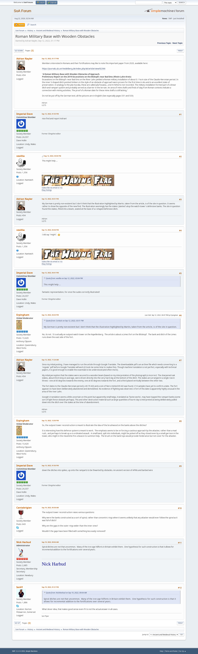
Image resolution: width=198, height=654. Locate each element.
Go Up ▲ (182, 651)
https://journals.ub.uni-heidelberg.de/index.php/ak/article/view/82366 (73, 68)
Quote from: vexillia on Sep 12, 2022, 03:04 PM (64, 278)
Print (180, 51)
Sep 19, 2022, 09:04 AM (50, 542)
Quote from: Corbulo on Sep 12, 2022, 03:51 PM (64, 320)
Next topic (177, 43)
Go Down (19, 51)
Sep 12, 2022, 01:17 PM (50, 58)
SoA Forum (22, 11)
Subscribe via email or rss (52, 187)
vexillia (20, 156)
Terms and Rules (171, 651)
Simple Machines (32, 651)
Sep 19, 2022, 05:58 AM (50, 507)
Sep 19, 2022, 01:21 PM (50, 587)
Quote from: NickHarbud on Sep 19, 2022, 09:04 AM (66, 592)
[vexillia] (17, 176)
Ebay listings (47, 190)
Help (161, 651)
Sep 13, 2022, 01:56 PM (50, 465)
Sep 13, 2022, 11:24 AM (50, 360)
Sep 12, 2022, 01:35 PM (50, 114)
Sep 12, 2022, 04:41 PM (50, 273)
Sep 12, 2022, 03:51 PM (50, 199)
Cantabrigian (24, 507)
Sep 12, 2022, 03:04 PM (52, 156)
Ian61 (19, 587)
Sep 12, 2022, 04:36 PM (50, 230)
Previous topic (164, 43)
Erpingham (22, 314)
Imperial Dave (24, 113)
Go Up (17, 623)
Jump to (145, 634)
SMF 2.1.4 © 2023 (18, 651)
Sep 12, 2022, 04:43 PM (50, 315)
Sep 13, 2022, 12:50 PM (50, 420)
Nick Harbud (23, 542)
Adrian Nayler (24, 58)
